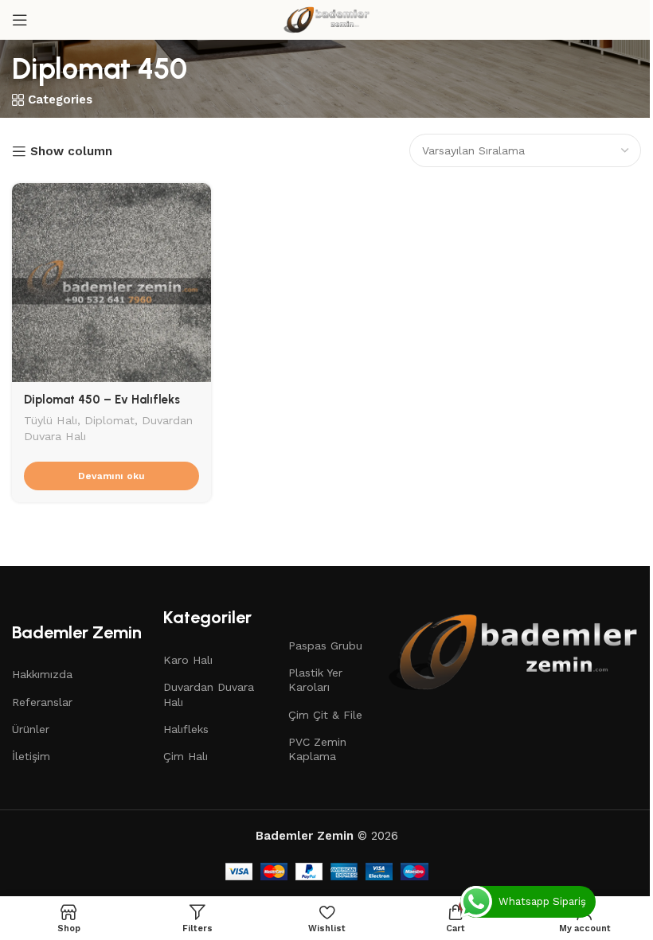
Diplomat (109, 420)
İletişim (31, 756)
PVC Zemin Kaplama (317, 749)
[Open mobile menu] (20, 20)
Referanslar (42, 702)
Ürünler (30, 729)
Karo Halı (188, 659)
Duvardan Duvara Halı (208, 694)
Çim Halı (185, 756)
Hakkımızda (42, 674)
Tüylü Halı (50, 420)
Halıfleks (186, 729)
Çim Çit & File (325, 714)
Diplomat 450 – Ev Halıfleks (102, 399)
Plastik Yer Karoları (315, 679)
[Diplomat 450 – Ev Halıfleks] (111, 282)
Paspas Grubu (325, 645)
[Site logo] (326, 19)
